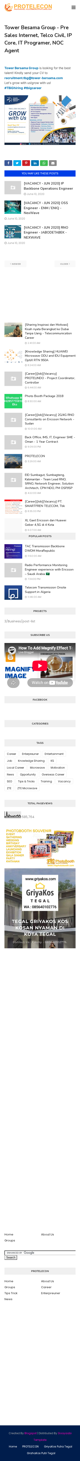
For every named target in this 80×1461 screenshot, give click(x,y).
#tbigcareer (33, 88)
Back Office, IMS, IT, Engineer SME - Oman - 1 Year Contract (50, 439)
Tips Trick (11, 1293)
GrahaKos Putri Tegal (41, 1453)
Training (46, 781)
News (10, 774)
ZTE (9, 788)
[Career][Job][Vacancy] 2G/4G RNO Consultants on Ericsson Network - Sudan (49, 419)
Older (64, 264)
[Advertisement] (40, 295)
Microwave (37, 767)
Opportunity (28, 774)
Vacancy (64, 781)
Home (8, 1234)
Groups (9, 1240)
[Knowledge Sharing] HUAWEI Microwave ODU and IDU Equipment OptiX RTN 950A (50, 355)
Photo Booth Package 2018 (44, 396)
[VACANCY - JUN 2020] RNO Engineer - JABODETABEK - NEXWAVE (46, 232)
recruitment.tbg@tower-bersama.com (33, 78)
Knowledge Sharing (31, 761)
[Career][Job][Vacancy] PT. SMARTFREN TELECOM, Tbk (45, 503)
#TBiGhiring (13, 88)
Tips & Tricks (26, 781)
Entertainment (54, 754)
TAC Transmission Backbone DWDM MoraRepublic (45, 548)
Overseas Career (53, 774)
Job (9, 761)
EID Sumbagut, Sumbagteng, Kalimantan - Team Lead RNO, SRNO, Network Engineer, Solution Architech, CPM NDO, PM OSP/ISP (49, 481)
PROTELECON (35, 456)
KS (52, 761)
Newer (16, 264)
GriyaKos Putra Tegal (58, 1446)
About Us (47, 1234)
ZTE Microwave (27, 788)
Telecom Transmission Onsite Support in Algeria (45, 589)
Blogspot (30, 1433)
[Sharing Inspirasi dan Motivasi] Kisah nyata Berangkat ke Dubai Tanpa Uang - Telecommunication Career (48, 331)
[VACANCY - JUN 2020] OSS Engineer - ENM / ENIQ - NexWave (46, 208)
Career (11, 754)
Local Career (15, 767)
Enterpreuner (30, 754)
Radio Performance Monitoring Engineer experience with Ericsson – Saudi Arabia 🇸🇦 (49, 569)
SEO (9, 781)
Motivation (58, 767)
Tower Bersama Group (21, 68)
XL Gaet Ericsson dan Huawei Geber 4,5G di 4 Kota (45, 522)
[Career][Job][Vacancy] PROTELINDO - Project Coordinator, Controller (50, 378)
